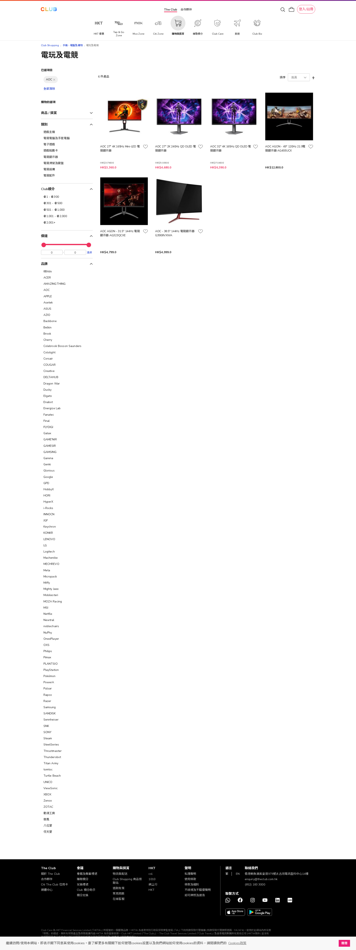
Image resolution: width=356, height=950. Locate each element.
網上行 (153, 885)
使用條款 (190, 879)
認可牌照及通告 (195, 895)
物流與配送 (120, 874)
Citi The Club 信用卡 (54, 885)
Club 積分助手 (86, 890)
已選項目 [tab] (47, 70)
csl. (151, 874)
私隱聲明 (190, 874)
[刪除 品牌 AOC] (54, 79)
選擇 (89, 252)
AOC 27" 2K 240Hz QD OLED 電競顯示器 (175, 149)
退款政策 (118, 888)
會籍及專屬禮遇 (87, 874)
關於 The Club (50, 874)
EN (238, 874)
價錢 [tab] (44, 236)
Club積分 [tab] (48, 189)
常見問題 (118, 894)
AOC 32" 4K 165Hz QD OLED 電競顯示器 (230, 149)
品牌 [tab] (44, 264)
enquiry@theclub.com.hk (261, 879)
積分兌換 (83, 895)
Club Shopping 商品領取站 (127, 881)
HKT (151, 890)
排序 (283, 77)
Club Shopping (50, 45)
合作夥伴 (186, 10)
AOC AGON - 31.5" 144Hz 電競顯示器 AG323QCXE (120, 233)
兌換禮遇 (83, 885)
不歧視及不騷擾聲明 (198, 890)
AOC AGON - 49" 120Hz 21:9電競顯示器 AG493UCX (285, 149)
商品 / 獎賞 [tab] (49, 113)
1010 (152, 879)
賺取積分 (83, 879)
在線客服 (118, 899)
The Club (170, 10)
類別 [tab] (44, 124)
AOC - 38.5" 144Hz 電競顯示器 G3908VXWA (174, 233)
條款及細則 (192, 885)
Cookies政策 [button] (237, 943)
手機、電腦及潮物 (73, 45)
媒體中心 (47, 890)
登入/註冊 (306, 9)
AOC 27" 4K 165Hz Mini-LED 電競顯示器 (120, 149)
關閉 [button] (344, 943)
